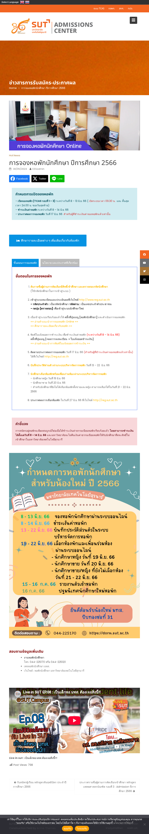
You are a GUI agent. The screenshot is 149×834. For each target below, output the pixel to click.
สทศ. (121, 8)
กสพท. (111, 8)
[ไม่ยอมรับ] (144, 824)
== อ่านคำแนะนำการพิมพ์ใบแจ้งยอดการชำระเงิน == (60, 343)
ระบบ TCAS (99, 8)
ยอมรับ (67, 828)
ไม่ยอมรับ (82, 828)
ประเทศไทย (27, 2)
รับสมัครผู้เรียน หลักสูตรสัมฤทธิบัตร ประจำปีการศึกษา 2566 (39, 785)
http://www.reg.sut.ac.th (94, 300)
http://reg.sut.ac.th (57, 356)
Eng (22, 2)
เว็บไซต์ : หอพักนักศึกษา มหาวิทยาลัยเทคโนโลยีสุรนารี (54, 670)
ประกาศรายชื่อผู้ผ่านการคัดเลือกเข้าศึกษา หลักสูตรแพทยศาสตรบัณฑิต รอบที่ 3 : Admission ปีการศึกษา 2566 (107, 787)
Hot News (14, 155)
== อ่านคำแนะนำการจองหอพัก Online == (54, 321)
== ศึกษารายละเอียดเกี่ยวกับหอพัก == (51, 326)
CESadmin (38, 169)
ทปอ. (130, 8)
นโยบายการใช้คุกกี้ (123, 822)
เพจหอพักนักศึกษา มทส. (37, 666)
